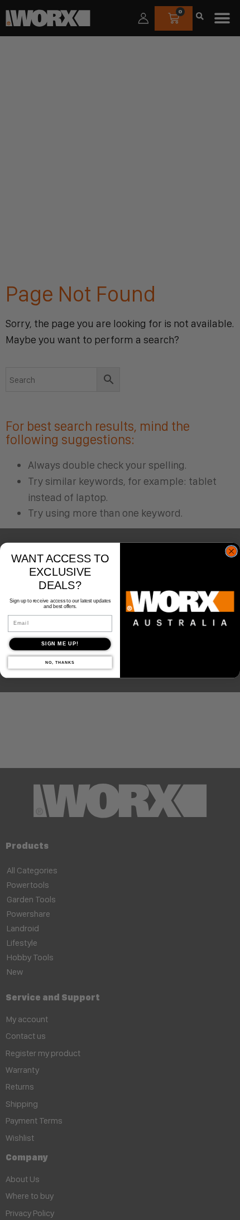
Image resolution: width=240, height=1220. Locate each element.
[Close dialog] (231, 551)
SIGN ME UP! (60, 643)
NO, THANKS (59, 662)
